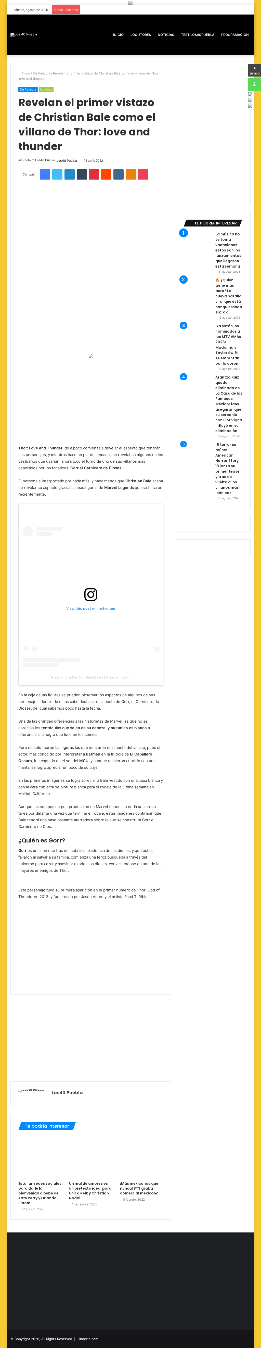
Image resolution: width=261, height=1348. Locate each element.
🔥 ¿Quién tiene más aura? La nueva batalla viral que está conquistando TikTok (228, 296)
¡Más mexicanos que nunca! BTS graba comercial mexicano (139, 1188)
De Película (41, 73)
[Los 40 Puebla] (23, 35)
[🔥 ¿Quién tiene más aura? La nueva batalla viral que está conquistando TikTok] (198, 292)
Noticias (165, 35)
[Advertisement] (90, 401)
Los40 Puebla (67, 160)
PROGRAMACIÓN (234, 35)
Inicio (25, 73)
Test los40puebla (197, 35)
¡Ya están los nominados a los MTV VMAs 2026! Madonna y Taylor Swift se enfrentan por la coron (228, 344)
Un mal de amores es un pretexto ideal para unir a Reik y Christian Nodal (90, 1191)
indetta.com (88, 1339)
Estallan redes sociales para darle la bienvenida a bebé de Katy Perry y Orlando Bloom (39, 1193)
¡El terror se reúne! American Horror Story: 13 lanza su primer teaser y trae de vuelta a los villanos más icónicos (228, 468)
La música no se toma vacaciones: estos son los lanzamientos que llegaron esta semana (228, 250)
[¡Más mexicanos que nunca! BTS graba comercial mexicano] (141, 1157)
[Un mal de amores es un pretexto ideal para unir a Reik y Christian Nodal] (90, 1157)
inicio (118, 35)
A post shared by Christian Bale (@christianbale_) (91, 677)
